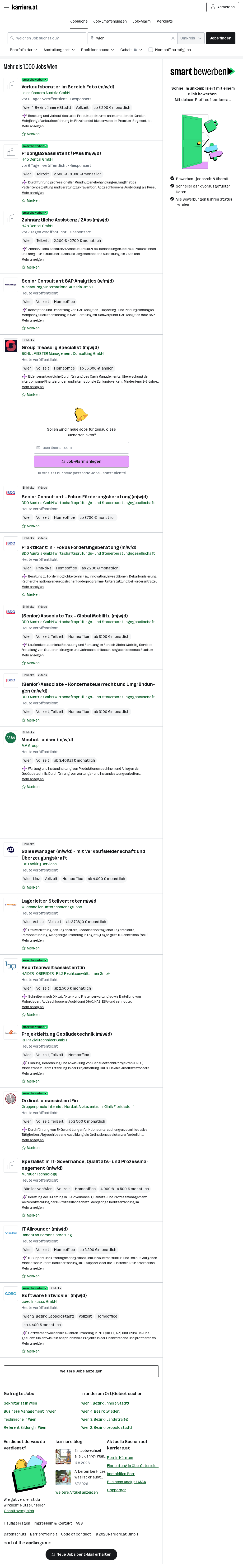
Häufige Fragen (17, 1523)
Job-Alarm (141, 21)
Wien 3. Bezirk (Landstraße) (104, 1419)
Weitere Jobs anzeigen (81, 1371)
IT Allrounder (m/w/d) (45, 1229)
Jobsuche (79, 21)
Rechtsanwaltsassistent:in (53, 967)
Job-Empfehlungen (110, 21)
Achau (38, 921)
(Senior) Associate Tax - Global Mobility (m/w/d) (75, 616)
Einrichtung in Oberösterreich (133, 1465)
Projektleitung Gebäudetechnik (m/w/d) (67, 1034)
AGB (79, 1523)
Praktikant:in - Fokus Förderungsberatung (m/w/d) (79, 547)
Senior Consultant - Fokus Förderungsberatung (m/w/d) (85, 497)
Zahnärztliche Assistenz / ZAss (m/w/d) (65, 220)
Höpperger (116, 1490)
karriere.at (118, 1448)
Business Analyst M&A (126, 1482)
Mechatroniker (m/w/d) (47, 739)
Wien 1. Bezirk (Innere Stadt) (105, 1403)
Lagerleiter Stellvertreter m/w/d (59, 901)
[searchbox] (81, 448)
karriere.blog (69, 1441)
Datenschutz (15, 1534)
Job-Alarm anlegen (83, 461)
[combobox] (47, 38)
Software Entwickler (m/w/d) (54, 1295)
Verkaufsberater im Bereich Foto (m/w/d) (68, 87)
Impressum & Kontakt (53, 1523)
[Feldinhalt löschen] (173, 38)
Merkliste (164, 21)
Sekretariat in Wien (20, 1403)
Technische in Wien (20, 1419)
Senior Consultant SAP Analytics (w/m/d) (68, 281)
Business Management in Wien (30, 1411)
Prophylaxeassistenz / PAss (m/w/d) (61, 153)
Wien (52, 67)
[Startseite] (26, 7)
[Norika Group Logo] (27, 1544)
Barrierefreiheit (43, 1534)
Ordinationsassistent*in (50, 1100)
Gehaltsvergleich (19, 1511)
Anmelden (226, 7)
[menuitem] (27, 50)
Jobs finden (220, 38)
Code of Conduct (76, 1534)
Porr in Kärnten (120, 1457)
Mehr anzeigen (33, 126)
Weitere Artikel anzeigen (77, 1492)
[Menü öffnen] (6, 7)
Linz (36, 878)
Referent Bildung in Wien (25, 1427)
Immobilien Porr (121, 1474)
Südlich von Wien (37, 1189)
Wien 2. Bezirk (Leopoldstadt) (106, 1427)
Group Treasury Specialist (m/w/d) (60, 347)
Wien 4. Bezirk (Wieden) (100, 1411)
